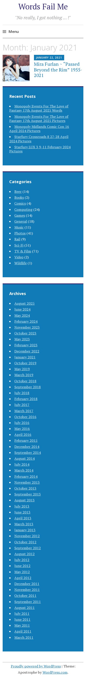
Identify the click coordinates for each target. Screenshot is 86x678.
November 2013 (27, 482)
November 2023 (27, 327)
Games (19, 215)
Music (19, 227)
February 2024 (25, 321)
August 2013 (24, 500)
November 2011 (27, 589)
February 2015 (25, 440)
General (20, 221)
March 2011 (23, 637)
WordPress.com (55, 672)
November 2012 (27, 535)
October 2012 (25, 542)
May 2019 (22, 369)
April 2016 (22, 434)
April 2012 (22, 577)
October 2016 (25, 416)
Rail (17, 239)
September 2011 (27, 601)
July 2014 (21, 464)
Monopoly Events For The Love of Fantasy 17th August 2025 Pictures (38, 118)
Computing (23, 209)
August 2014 (24, 458)
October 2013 (25, 488)
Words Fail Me (43, 6)
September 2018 (27, 387)
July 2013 (21, 506)
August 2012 (24, 553)
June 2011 (22, 619)
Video (18, 257)
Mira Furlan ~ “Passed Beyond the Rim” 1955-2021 (58, 69)
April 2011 (22, 631)
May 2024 (22, 315)
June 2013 (22, 512)
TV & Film (22, 251)
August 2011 (24, 607)
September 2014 (27, 452)
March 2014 (23, 470)
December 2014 (26, 446)
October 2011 (25, 595)
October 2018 (25, 381)
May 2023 (22, 339)
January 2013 (25, 530)
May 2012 (22, 571)
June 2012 (22, 565)
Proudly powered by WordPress (36, 666)
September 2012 (27, 548)
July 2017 (21, 404)
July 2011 (21, 613)
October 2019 (25, 363)
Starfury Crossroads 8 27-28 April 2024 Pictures (38, 138)
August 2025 (24, 303)
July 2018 (21, 392)
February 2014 (25, 476)
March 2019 (23, 374)
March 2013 (23, 524)
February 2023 (25, 345)
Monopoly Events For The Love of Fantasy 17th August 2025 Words (38, 108)
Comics (20, 203)
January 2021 (25, 357)
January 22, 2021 (49, 57)
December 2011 (26, 583)
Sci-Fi (18, 245)
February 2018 (25, 398)
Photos (20, 233)
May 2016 (22, 428)
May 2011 (22, 625)
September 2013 (27, 494)
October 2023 (25, 333)
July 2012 (21, 559)
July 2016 (21, 422)
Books (19, 197)
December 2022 (26, 351)
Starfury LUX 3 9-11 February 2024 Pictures (40, 149)
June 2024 (22, 309)
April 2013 (22, 518)
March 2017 (23, 410)
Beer (18, 191)
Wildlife (20, 263)
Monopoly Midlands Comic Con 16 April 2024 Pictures (39, 128)
